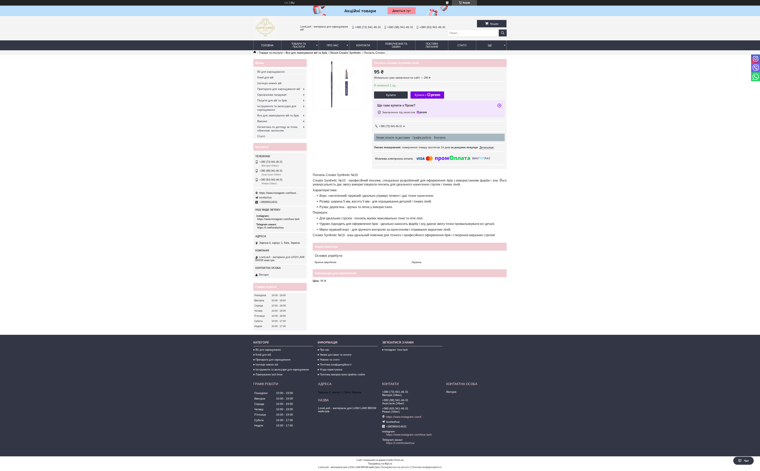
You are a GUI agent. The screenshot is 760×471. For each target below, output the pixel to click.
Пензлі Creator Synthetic (345, 52)
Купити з (420, 95)
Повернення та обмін (396, 45)
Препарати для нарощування (273, 359)
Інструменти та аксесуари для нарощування (276, 108)
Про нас (332, 45)
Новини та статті (330, 359)
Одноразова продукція (272, 94)
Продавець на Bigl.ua (380, 463)
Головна (267, 45)
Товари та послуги (298, 45)
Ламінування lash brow (269, 374)
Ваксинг (262, 121)
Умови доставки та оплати (335, 354)
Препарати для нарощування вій (278, 88)
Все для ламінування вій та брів (306, 52)
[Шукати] (503, 32)
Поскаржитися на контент (395, 467)
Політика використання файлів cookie (342, 374)
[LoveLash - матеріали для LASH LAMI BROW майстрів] (265, 38)
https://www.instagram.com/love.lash (279, 192)
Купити (391, 95)
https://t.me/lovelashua (270, 227)
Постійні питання (432, 45)
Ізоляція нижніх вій (269, 83)
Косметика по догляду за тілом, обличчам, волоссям (277, 128)
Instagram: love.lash (396, 349)
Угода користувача (331, 369)
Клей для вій (265, 77)
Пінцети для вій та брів (272, 100)
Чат (746, 460)
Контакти (363, 45)
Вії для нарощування (271, 71)
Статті (462, 45)
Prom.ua (399, 460)
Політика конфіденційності (336, 364)
